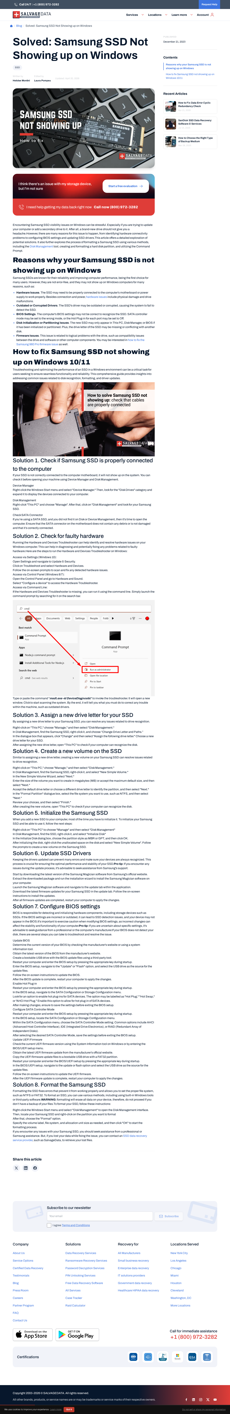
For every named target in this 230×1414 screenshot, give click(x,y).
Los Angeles (178, 1260)
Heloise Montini (21, 80)
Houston (176, 1283)
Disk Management (41, 246)
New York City (179, 1253)
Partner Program (23, 1305)
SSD (17, 67)
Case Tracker (73, 1297)
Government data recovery (135, 1283)
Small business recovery (133, 1260)
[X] (208, 1399)
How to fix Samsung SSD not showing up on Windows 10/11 (190, 76)
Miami (175, 1275)
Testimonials (21, 1275)
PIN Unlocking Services (80, 1275)
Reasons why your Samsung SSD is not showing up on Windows (188, 66)
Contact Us (20, 1320)
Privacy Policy (22, 1406)
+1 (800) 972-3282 (193, 1337)
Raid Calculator (75, 1305)
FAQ (16, 1312)
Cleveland (177, 1290)
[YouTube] (215, 1399)
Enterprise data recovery (133, 1268)
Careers (18, 1297)
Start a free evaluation (122, 186)
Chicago (176, 1268)
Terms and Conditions (76, 1225)
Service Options (23, 1260)
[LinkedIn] (193, 1399)
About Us (19, 1253)
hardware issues (96, 296)
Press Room (21, 1290)
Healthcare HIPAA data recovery (138, 1290)
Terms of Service (43, 1406)
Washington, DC (181, 1297)
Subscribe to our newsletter (69, 1208)
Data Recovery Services (80, 1253)
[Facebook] (186, 1399)
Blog (19, 25)
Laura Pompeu (42, 80)
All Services (72, 1290)
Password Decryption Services (84, 1268)
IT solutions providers (131, 1275)
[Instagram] (201, 1399)
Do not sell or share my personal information (83, 1406)
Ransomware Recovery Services (86, 1260)
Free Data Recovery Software (84, 1283)
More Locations (180, 1305)
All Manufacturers (129, 1253)
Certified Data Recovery (28, 1268)
